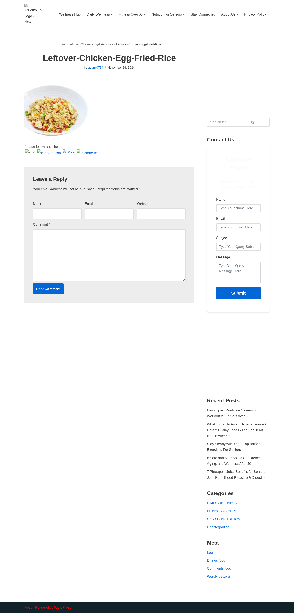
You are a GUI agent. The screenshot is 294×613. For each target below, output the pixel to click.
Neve (28, 607)
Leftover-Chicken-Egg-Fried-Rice (90, 44)
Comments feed (219, 568)
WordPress (62, 607)
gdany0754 (95, 67)
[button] (112, 14)
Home (61, 44)
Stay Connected (203, 14)
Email (89, 204)
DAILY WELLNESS (222, 503)
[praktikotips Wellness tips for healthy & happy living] (33, 14)
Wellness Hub (70, 14)
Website (143, 204)
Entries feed (216, 560)
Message (223, 257)
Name (37, 204)
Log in (212, 552)
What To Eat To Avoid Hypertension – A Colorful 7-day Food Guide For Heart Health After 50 (236, 430)
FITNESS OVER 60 (222, 511)
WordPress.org (218, 576)
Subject (222, 238)
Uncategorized (218, 527)
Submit (238, 293)
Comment (41, 224)
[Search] (253, 122)
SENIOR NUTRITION (223, 519)
